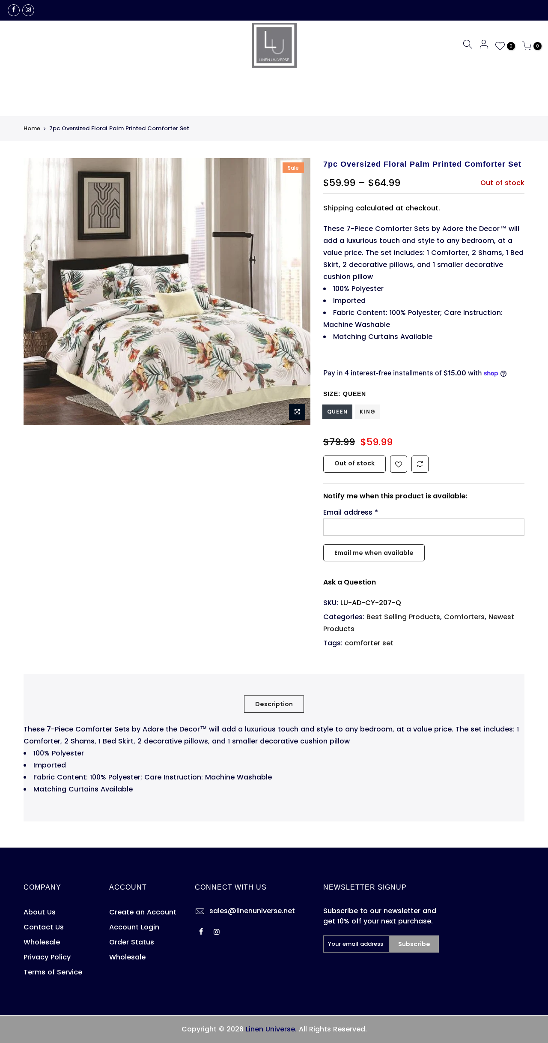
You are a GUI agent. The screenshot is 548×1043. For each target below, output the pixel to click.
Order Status (131, 942)
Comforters (464, 617)
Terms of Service (53, 972)
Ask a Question (349, 582)
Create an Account (142, 912)
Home (32, 128)
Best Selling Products (403, 617)
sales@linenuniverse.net (252, 911)
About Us (40, 912)
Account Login (134, 927)
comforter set (369, 643)
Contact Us (44, 927)
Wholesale (42, 942)
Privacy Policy (47, 957)
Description (274, 704)
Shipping (338, 208)
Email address (350, 512)
